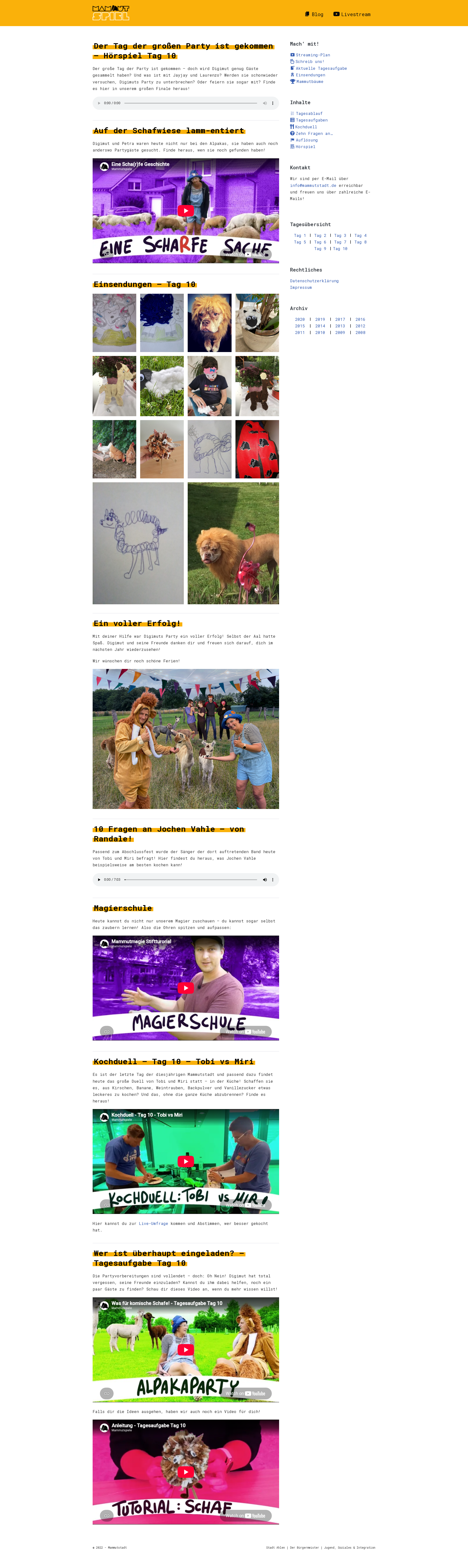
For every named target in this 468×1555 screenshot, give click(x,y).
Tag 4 (360, 235)
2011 (300, 332)
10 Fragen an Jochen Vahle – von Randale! (169, 833)
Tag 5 (300, 241)
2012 (360, 325)
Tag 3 (340, 235)
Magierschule (123, 907)
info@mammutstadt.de (313, 185)
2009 (340, 332)
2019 (320, 319)
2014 (320, 325)
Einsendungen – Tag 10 (145, 284)
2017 (340, 319)
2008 (360, 332)
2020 (300, 319)
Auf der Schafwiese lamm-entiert (169, 130)
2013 (340, 325)
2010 (320, 332)
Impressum (301, 287)
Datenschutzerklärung (314, 280)
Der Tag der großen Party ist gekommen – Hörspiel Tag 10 (183, 50)
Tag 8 (360, 241)
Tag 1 (300, 235)
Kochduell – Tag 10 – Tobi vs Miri (174, 1061)
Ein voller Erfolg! (137, 623)
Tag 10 (340, 248)
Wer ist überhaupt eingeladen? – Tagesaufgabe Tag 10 (169, 1258)
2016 (360, 319)
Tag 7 (340, 241)
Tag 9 (320, 248)
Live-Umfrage (153, 1223)
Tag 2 (320, 235)
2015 (300, 325)
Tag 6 (320, 241)
